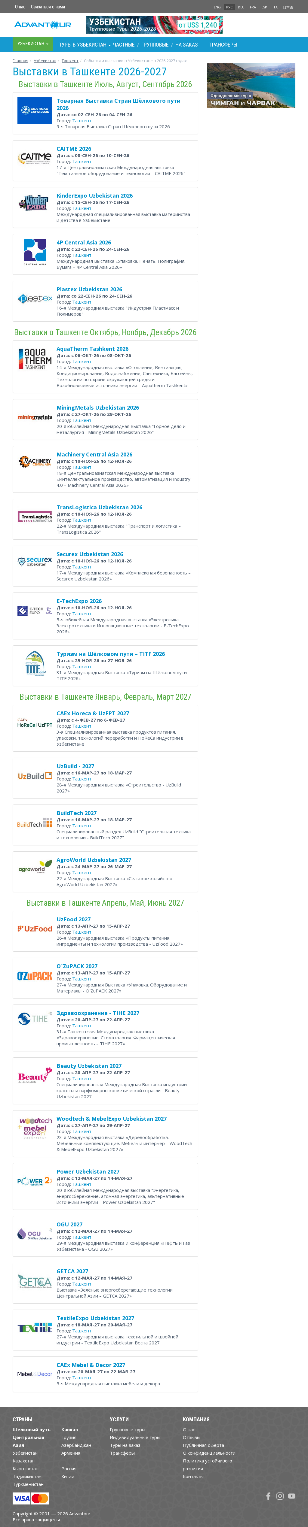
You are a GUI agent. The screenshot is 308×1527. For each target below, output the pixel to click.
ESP (264, 7)
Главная (20, 60)
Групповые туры (127, 1429)
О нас (20, 7)
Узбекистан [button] (31, 44)
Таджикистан (27, 1476)
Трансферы (223, 44)
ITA (275, 7)
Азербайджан (76, 1445)
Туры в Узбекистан (82, 44)
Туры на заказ (125, 1445)
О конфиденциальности (209, 1453)
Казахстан (24, 1461)
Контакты (193, 1476)
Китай (67, 1476)
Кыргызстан (25, 1468)
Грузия (68, 1437)
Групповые (155, 44)
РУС (229, 7)
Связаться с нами (48, 7)
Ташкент (70, 60)
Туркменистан (28, 1484)
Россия (68, 1468)
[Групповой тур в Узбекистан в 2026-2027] (154, 24)
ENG (217, 7)
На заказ (186, 44)
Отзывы (191, 1437)
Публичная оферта (203, 1445)
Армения (70, 1453)
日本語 (288, 7)
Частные (124, 44)
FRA (253, 7)
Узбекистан (45, 60)
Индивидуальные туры (135, 1437)
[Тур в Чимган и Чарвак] (251, 88)
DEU (241, 7)
